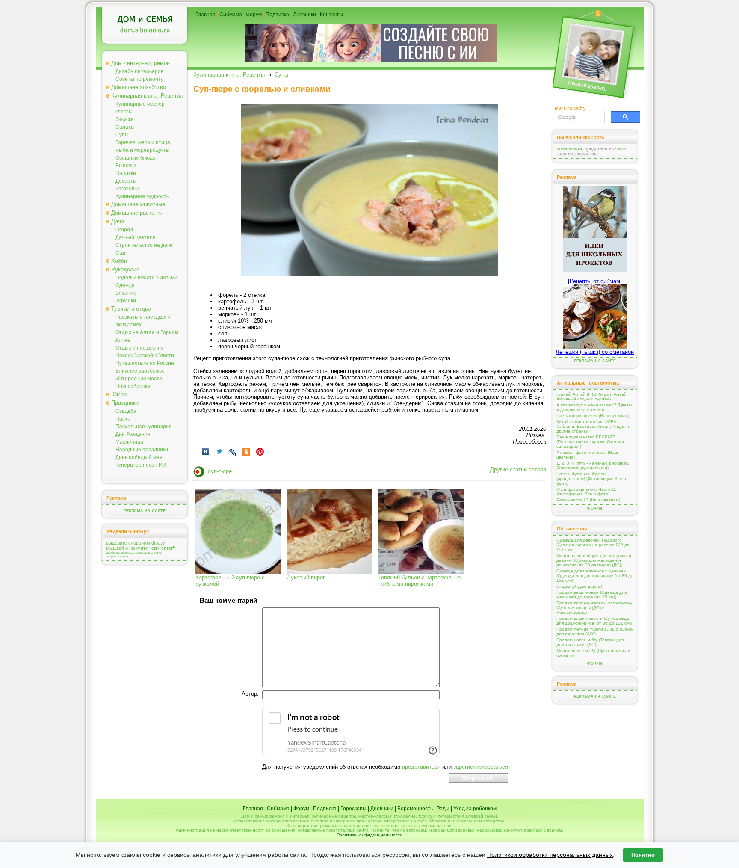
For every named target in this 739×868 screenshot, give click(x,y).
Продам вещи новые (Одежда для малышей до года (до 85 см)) (591, 594)
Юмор (119, 394)
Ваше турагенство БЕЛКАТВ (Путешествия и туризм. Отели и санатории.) (590, 442)
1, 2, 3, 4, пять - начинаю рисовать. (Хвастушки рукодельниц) (592, 465)
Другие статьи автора (518, 469)
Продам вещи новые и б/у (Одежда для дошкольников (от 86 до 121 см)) (594, 620)
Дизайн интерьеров (139, 71)
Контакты (331, 15)
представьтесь (601, 148)
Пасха (122, 419)
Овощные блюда (135, 158)
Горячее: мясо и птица (142, 142)
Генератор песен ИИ (140, 465)
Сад (120, 253)
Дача (117, 221)
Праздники (125, 403)
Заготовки (127, 189)
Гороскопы (353, 809)
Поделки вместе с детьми (146, 278)
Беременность (415, 809)
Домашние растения (137, 213)
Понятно (643, 855)
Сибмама (230, 15)
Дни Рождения (133, 434)
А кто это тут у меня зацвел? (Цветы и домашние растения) (594, 407)
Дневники (304, 15)
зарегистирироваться (480, 767)
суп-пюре (220, 471)
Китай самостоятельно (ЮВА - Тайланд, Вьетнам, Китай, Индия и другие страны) (592, 426)
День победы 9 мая (139, 457)
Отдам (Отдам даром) (579, 586)
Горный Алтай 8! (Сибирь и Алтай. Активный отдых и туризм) (592, 396)
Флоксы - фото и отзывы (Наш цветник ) (587, 454)
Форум (254, 15)
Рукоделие (125, 269)
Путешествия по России (144, 363)
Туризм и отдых (131, 308)
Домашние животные (138, 204)
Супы (122, 135)
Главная (205, 15)
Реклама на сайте (145, 511)
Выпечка (125, 166)
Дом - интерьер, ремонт (141, 63)
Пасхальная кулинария (143, 427)
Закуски (124, 119)
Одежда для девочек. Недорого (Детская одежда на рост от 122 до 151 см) (593, 545)
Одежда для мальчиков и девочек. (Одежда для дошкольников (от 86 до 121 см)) (594, 576)
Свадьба (125, 411)
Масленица (129, 442)
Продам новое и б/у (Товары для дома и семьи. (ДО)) (590, 642)
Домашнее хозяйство (138, 87)
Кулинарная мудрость (142, 196)
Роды (443, 809)
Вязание (125, 293)
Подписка (277, 15)
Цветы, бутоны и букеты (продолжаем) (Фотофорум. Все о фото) (591, 478)
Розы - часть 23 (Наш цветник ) (588, 500)
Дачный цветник (135, 237)
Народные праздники (141, 450)
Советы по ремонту (139, 79)
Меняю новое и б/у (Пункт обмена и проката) (593, 653)
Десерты (126, 181)
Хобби (119, 261)
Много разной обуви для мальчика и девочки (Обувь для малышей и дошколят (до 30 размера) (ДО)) (593, 560)
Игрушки (125, 301)
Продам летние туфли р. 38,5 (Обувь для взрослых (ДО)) (594, 631)
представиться (421, 767)
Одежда (125, 285)
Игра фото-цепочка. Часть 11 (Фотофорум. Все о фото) (586, 491)
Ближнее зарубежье (140, 371)
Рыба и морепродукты (142, 150)
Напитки (125, 173)
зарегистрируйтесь (577, 153)
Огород (124, 230)
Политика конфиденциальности (369, 834)
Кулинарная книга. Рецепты (147, 95)
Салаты (125, 127)
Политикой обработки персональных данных (550, 854)
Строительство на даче (144, 245)
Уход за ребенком (475, 809)
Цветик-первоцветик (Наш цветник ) (592, 415)
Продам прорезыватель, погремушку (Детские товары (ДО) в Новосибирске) (594, 608)
